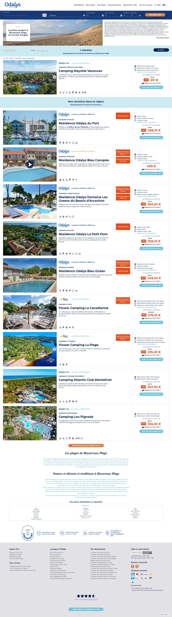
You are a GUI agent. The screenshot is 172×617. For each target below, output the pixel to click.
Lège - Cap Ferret (135, 511)
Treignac (135, 517)
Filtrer (160, 50)
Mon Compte (147, 5)
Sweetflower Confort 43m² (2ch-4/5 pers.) (151, 342)
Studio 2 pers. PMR (143, 227)
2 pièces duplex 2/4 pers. (145, 118)
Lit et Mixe (36, 513)
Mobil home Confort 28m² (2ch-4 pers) (150, 305)
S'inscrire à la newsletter (86, 609)
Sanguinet (135, 516)
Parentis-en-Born (135, 514)
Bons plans (90, 5)
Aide (158, 5)
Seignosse (36, 517)
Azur (135, 508)
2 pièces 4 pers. (142, 120)
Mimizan (135, 513)
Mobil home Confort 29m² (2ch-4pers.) (150, 340)
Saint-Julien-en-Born (85, 516)
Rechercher (155, 15)
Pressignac (36, 516)
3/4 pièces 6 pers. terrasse (146, 264)
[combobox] (42, 50)
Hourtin (86, 511)
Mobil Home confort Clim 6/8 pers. (148, 416)
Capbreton (36, 509)
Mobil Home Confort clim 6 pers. (148, 70)
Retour (165, 614)
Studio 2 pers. (141, 116)
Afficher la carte (9, 50)
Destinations (79, 5)
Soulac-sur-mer (86, 517)
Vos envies (101, 5)
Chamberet (86, 509)
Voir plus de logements (146, 72)
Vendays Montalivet (36, 519)
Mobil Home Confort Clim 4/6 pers (148, 377)
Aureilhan (85, 508)
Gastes (135, 509)
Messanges (86, 513)
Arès (36, 508)
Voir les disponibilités (151, 87)
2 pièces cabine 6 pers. (144, 156)
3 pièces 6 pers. (142, 158)
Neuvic (86, 514)
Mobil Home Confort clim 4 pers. (148, 68)
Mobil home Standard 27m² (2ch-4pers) (150, 338)
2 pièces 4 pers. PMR (144, 231)
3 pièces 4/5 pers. (143, 266)
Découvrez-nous (114, 5)
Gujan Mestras (36, 511)
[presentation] (5, 77)
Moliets (36, 514)
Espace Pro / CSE (130, 5)
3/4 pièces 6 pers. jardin (145, 268)
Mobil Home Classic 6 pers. (146, 66)
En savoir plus (136, 585)
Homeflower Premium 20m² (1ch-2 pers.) (150, 303)
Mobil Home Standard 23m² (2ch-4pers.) (150, 301)
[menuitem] (27, 553)
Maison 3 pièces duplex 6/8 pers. (148, 194)
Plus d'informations (162, 37)
